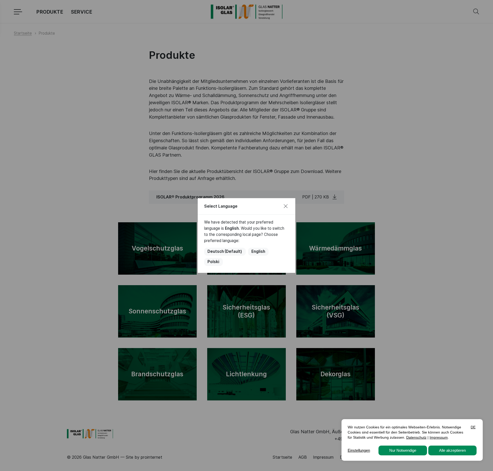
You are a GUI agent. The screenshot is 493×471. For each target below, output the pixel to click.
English (258, 251)
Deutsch (224, 251)
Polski (213, 261)
